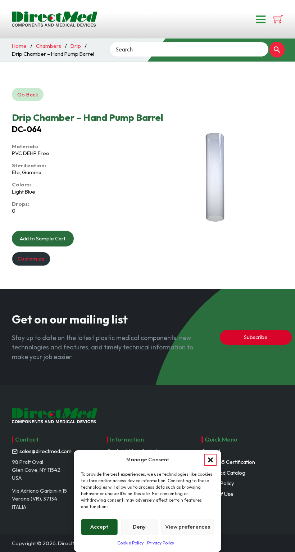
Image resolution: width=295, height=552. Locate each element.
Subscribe (256, 337)
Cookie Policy (130, 543)
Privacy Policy (160, 543)
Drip (76, 45)
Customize (31, 258)
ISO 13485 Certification (228, 461)
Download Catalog (223, 472)
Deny (139, 526)
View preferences (187, 526)
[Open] (260, 19)
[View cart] (278, 19)
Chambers (48, 45)
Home (19, 45)
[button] (210, 459)
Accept (99, 526)
